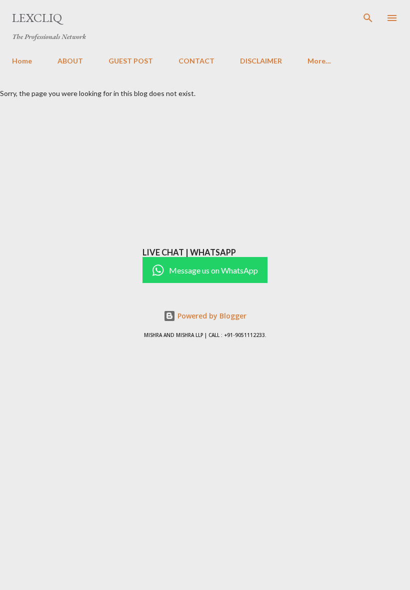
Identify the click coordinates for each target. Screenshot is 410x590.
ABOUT (70, 60)
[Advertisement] (205, 172)
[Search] (368, 18)
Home (22, 60)
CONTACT (196, 60)
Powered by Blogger (211, 315)
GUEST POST (130, 60)
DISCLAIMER (261, 60)
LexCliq (37, 18)
